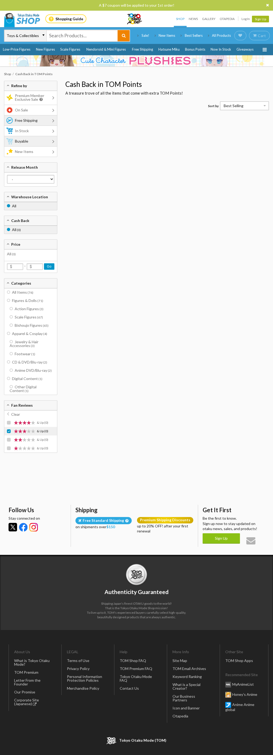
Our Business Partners (183, 698)
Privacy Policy (78, 668)
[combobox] (82, 35)
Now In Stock (221, 49)
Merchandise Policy (83, 688)
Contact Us (129, 688)
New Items (167, 35)
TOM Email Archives (189, 668)
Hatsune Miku (169, 49)
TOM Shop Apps (239, 660)
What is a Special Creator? (186, 686)
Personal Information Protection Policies (84, 678)
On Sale (21, 110)
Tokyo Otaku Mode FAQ (136, 678)
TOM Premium (26, 672)
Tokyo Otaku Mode (135, 19)
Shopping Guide (69, 19)
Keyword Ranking (187, 676)
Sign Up (260, 19)
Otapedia (227, 19)
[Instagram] (33, 527)
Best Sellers (194, 35)
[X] (13, 527)
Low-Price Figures (16, 49)
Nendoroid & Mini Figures (106, 49)
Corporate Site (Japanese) (26, 702)
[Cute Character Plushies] (136, 60)
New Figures (45, 49)
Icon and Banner (186, 708)
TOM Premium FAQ (136, 668)
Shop (180, 19)
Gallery (208, 19)
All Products (221, 35)
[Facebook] (23, 527)
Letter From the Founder (27, 682)
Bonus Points (195, 49)
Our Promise (24, 692)
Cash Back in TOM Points (103, 84)
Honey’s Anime (244, 694)
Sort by (213, 106)
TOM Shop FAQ (133, 660)
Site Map (179, 660)
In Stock (22, 130)
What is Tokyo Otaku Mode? (32, 662)
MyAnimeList (243, 684)
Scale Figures (70, 49)
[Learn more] (40, 99)
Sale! (145, 35)
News (193, 19)
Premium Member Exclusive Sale (29, 97)
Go (49, 266)
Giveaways (245, 49)
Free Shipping (142, 49)
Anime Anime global (239, 707)
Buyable (21, 141)
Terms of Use (78, 660)
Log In (246, 19)
